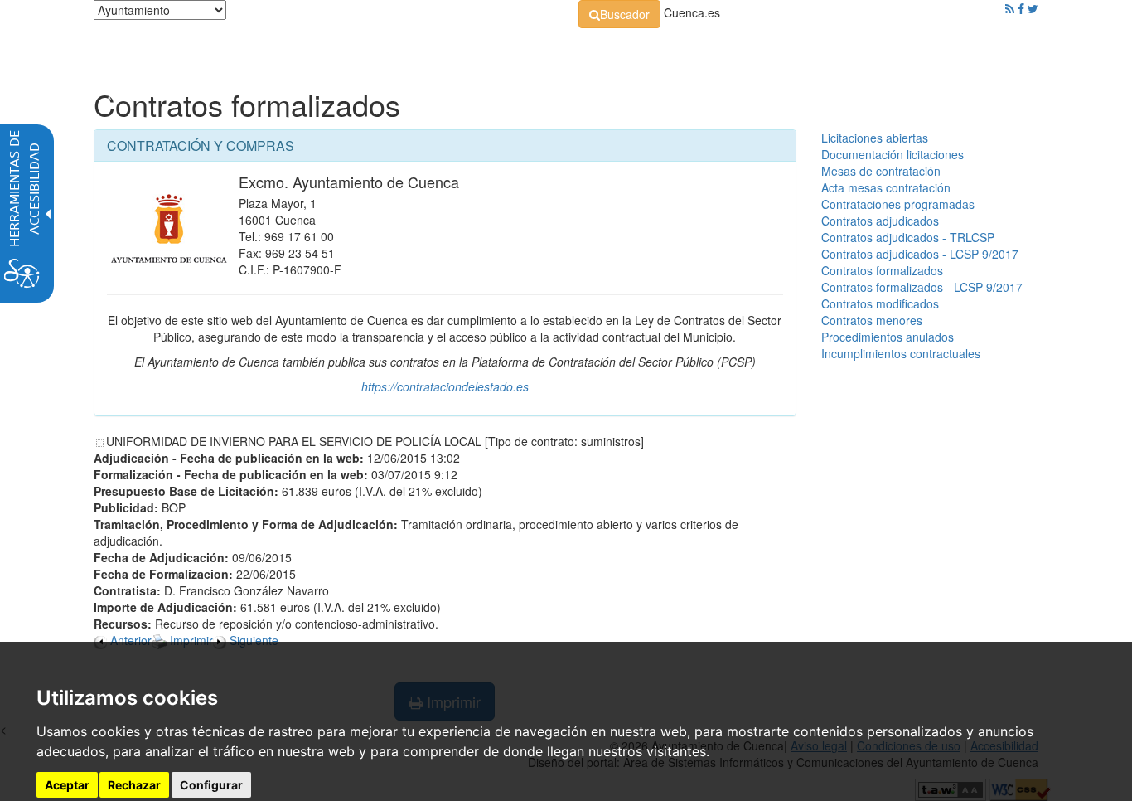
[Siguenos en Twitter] (1033, 8)
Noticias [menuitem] (992, 49)
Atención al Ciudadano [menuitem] (796, 49)
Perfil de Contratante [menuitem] (646, 49)
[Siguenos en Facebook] (1021, 8)
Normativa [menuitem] (528, 49)
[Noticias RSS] (1009, 8)
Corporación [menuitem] (328, 49)
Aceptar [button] (67, 785)
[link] (619, 14)
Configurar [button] (211, 785)
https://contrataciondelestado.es (445, 386)
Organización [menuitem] (430, 49)
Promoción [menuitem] (918, 49)
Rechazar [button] (134, 785)
